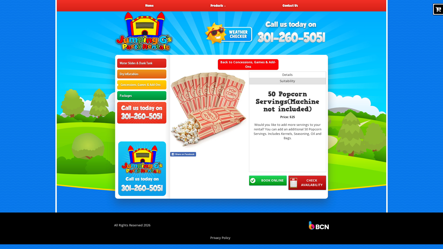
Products (217, 5)
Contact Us (290, 5)
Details (287, 75)
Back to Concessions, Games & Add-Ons (248, 64)
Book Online (272, 180)
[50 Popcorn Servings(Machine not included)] (208, 110)
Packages (126, 95)
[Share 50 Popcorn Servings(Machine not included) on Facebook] (208, 154)
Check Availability (312, 182)
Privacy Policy (220, 238)
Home (149, 5)
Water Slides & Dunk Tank (136, 63)
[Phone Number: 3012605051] (291, 37)
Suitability (287, 81)
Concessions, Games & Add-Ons (141, 84)
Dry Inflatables (129, 74)
